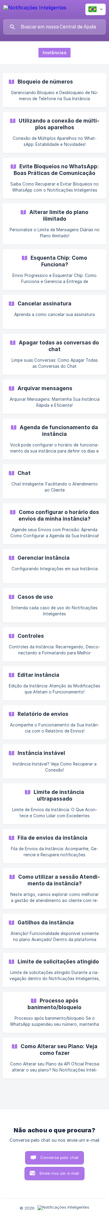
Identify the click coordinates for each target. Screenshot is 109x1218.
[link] (54, 90)
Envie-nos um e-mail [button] (59, 1173)
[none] (34, 9)
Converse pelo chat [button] (59, 1157)
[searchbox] (54, 27)
